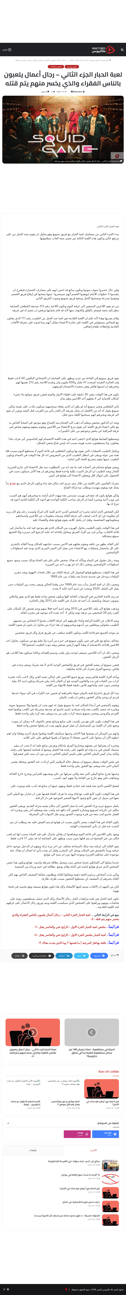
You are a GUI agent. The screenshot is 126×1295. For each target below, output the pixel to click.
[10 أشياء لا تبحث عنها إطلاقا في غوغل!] (110, 1179)
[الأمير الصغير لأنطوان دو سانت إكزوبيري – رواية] (23, 1089)
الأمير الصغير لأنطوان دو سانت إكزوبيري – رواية (25, 1102)
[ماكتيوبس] (103, 49)
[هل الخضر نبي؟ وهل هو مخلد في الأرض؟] (101, 1089)
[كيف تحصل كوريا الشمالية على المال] (110, 1206)
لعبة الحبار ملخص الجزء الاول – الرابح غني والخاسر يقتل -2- (69, 935)
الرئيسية (105, 60)
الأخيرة (93, 1150)
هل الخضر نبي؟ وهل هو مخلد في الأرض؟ (102, 1102)
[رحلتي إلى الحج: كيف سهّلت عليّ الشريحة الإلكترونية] (110, 1165)
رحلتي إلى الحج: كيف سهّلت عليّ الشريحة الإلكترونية (74, 1161)
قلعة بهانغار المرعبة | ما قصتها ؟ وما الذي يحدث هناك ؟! (72, 943)
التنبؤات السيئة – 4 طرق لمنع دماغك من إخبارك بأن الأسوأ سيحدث (67, 1216)
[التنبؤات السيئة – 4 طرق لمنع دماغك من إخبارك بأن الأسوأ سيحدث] (110, 1220)
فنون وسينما (94, 60)
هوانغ (13, 483)
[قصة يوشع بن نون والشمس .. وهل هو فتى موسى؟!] (62, 1089)
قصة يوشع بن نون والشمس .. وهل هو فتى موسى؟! (65, 1102)
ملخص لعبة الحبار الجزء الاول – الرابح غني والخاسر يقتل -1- (70, 927)
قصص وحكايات (56, 66)
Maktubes (77, 92)
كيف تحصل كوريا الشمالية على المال (81, 1202)
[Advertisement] (63, 21)
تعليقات (33, 1150)
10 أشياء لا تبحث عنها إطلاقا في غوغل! (80, 1175)
